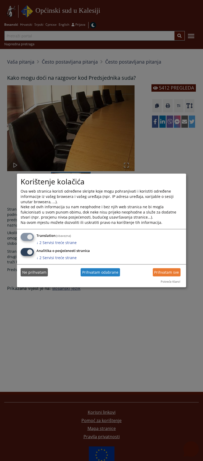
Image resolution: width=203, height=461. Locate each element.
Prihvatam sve (166, 272)
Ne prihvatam (34, 272)
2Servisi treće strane (56, 242)
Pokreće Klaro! (170, 281)
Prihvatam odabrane (100, 272)
